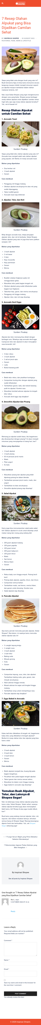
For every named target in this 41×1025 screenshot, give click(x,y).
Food (13, 41)
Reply (13, 911)
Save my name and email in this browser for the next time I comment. (20, 984)
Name (6, 960)
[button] (3, 3)
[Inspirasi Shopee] (20, 3)
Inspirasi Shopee (11, 38)
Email (6, 969)
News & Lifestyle (23, 41)
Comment (8, 940)
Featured (6, 41)
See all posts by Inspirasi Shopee (20, 878)
